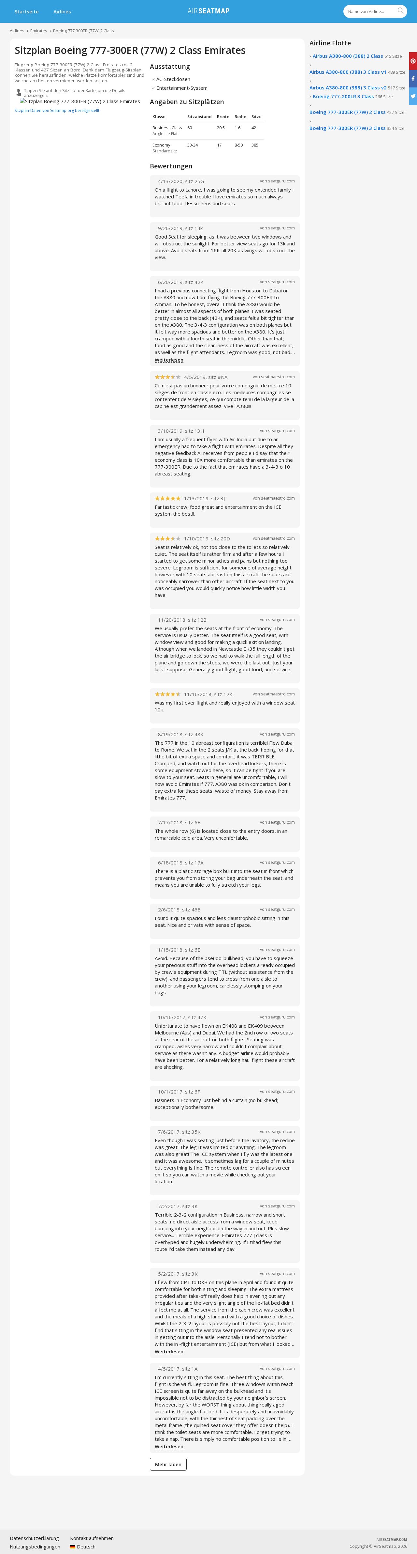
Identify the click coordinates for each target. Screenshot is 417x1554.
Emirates (38, 31)
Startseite (27, 11)
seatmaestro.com (278, 377)
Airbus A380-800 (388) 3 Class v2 (357, 87)
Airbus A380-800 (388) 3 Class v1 (357, 72)
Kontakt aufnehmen (92, 1538)
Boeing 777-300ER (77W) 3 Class (357, 128)
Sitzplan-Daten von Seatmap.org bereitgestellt (57, 110)
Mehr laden (168, 1464)
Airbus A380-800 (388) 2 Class (357, 56)
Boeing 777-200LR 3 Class (353, 96)
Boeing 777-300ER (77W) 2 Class (83, 31)
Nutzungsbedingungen (35, 1546)
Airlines (62, 11)
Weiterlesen (169, 360)
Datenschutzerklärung (34, 1538)
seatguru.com (281, 181)
